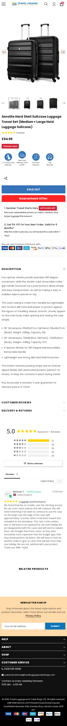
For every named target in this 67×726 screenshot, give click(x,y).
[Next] (62, 52)
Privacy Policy (33, 615)
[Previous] (4, 52)
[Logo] (24, 4)
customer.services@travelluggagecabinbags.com (29, 674)
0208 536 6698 (12, 669)
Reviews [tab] (10, 474)
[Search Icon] (46, 4)
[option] (33, 52)
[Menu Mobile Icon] (4, 4)
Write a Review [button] (35, 463)
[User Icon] (54, 4)
